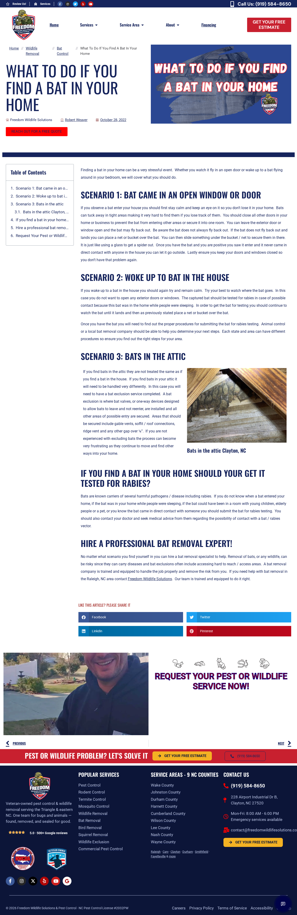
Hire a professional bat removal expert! (42, 227)
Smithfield (201, 851)
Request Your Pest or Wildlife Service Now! (42, 235)
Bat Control (62, 51)
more (172, 856)
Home (14, 48)
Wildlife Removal (32, 51)
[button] (130, 617)
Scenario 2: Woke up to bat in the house (42, 196)
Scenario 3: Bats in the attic (40, 204)
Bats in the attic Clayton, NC (46, 212)
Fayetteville (158, 856)
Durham (187, 851)
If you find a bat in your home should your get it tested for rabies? (42, 219)
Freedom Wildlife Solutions (150, 579)
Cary (165, 851)
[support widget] (283, 903)
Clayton (175, 851)
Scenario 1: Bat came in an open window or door (42, 188)
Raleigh (156, 851)
